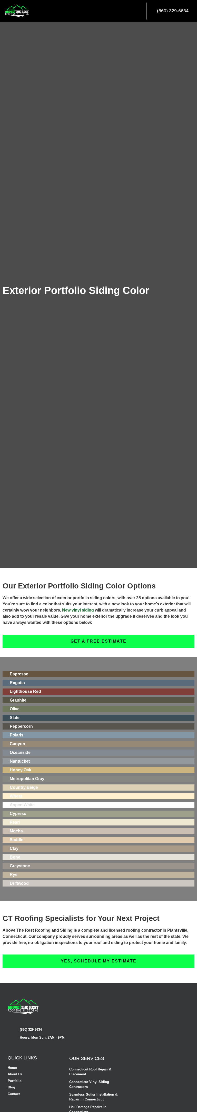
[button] (140, 11)
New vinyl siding (78, 610)
